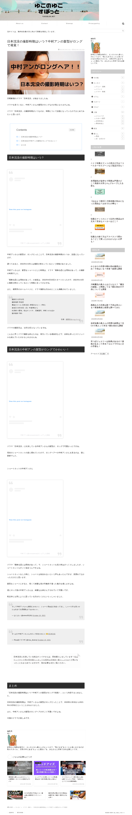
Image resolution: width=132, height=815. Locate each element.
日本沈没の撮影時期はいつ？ (32, 137)
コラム (108, 96)
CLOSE (72, 129)
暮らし (108, 134)
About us (19, 23)
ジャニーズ (109, 116)
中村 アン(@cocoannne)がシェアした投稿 (35, 243)
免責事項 (11, 812)
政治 (108, 128)
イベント (109, 89)
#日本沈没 (51, 634)
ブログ (108, 107)
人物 (109, 112)
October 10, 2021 (38, 615)
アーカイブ (95, 354)
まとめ (23, 145)
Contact (44, 23)
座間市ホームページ (73, 319)
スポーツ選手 (109, 118)
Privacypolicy (94, 23)
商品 (109, 136)
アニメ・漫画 (109, 86)
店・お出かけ (109, 138)
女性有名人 (110, 121)
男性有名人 (110, 123)
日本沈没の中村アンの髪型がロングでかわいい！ (39, 141)
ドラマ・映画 (11, 37)
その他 (108, 78)
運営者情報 (20, 812)
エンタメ (108, 83)
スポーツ (108, 102)
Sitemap (69, 23)
